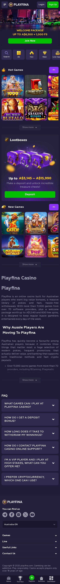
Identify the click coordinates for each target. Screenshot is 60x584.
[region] (36, 56)
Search (6, 57)
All (18, 57)
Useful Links (9, 547)
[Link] (2, 12)
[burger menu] (4, 4)
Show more (28, 127)
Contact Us (8, 553)
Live (4, 541)
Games (6, 535)
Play (13, 89)
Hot (31, 57)
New (45, 57)
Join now (30, 41)
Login (41, 5)
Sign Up (53, 5)
